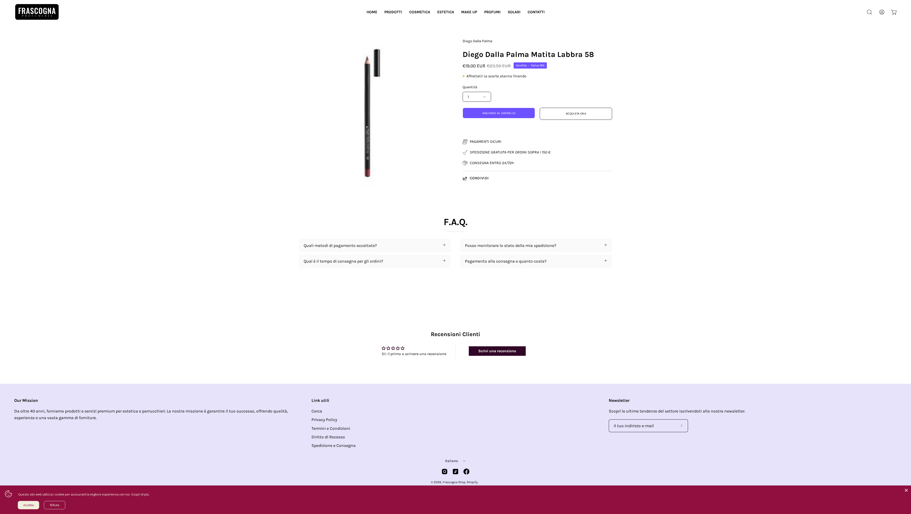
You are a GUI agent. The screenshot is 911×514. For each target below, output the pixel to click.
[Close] (906, 490)
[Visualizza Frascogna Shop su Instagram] (444, 471)
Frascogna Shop (454, 482)
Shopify (472, 482)
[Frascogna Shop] (36, 12)
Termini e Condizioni (330, 428)
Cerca (316, 411)
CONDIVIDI (479, 178)
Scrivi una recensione (497, 351)
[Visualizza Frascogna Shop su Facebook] (466, 471)
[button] (393, 12)
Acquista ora (576, 113)
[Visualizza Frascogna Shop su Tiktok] (455, 471)
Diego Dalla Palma (477, 41)
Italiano (451, 461)
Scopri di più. (140, 494)
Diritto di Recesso (328, 437)
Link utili (320, 400)
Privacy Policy (324, 419)
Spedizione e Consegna (333, 445)
